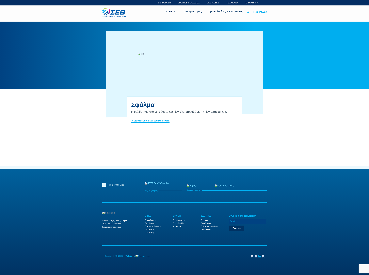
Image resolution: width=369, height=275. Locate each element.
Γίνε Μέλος (260, 11)
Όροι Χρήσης (206, 223)
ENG (265, 3)
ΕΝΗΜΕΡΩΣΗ (164, 3)
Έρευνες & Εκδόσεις (153, 226)
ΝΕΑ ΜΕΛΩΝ (232, 3)
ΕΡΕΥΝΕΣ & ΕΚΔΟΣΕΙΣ (189, 3)
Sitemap (204, 220)
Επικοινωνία (206, 229)
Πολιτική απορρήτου (209, 226)
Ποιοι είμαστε (150, 220)
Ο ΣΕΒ (169, 11)
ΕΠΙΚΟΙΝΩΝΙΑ (251, 3)
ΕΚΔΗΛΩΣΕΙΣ (213, 3)
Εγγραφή (236, 228)
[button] (248, 12)
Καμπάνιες (177, 226)
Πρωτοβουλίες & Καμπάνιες (225, 11)
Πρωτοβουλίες (178, 223)
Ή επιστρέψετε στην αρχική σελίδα (150, 120)
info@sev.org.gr (114, 227)
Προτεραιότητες (192, 11)
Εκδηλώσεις (150, 229)
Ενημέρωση (149, 223)
